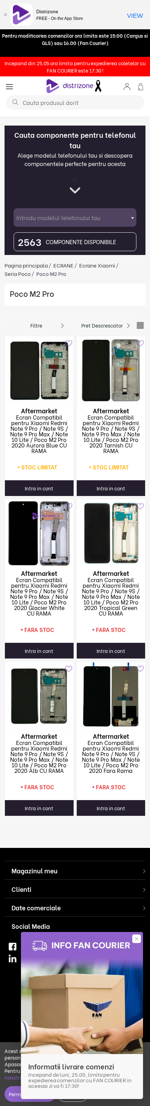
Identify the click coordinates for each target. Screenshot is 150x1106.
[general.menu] (9, 86)
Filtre (36, 325)
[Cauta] (12, 102)
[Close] (5, 15)
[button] (126, 86)
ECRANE (63, 265)
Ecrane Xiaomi (97, 265)
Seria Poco (18, 273)
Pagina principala (26, 265)
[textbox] (75, 217)
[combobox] (75, 217)
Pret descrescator (102, 325)
